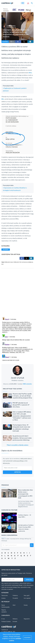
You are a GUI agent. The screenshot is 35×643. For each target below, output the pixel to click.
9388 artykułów (27, 384)
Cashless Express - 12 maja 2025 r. (24, 516)
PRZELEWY (7, 262)
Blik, (2, 99)
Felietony (15, 595)
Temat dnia (4, 595)
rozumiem (27, 637)
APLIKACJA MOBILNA (27, 262)
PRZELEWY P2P (17, 262)
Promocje (5, 485)
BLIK (12, 262)
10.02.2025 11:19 (11, 27)
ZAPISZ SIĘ (17, 472)
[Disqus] (17, 290)
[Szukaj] (32, 3)
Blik (18, 47)
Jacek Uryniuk (11, 26)
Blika (30, 72)
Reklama (15, 619)
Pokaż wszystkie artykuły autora (17, 445)
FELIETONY (5, 41)
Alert (14, 605)
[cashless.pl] (7, 3)
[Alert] (28, 3)
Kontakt (15, 621)
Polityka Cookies (6, 621)
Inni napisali (27, 598)
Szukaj (25, 605)
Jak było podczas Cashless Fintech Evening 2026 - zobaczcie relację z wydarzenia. (25, 528)
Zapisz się (29, 579)
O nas (3, 619)
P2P (2, 264)
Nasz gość (26, 595)
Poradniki (15, 598)
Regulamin (27, 619)
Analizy (3, 598)
